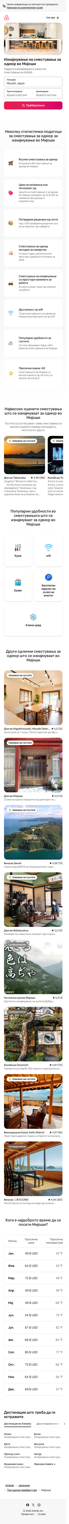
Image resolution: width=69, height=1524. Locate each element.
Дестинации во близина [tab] (17, 1423)
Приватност (27, 1514)
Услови (42, 1514)
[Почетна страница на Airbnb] (6, 17)
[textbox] (18, 95)
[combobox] (33, 83)
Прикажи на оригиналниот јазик (25, 7)
